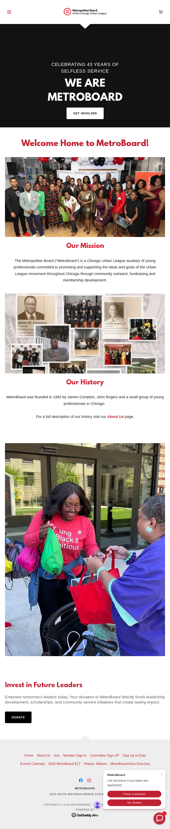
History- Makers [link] (95, 764)
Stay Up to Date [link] (134, 755)
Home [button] (28, 755)
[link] (85, 11)
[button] (17, 12)
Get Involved (85, 113)
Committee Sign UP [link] (104, 755)
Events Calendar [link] (32, 764)
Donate (18, 717)
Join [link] (57, 755)
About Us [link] (43, 755)
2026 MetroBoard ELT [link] (64, 764)
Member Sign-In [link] (75, 755)
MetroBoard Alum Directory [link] (130, 764)
